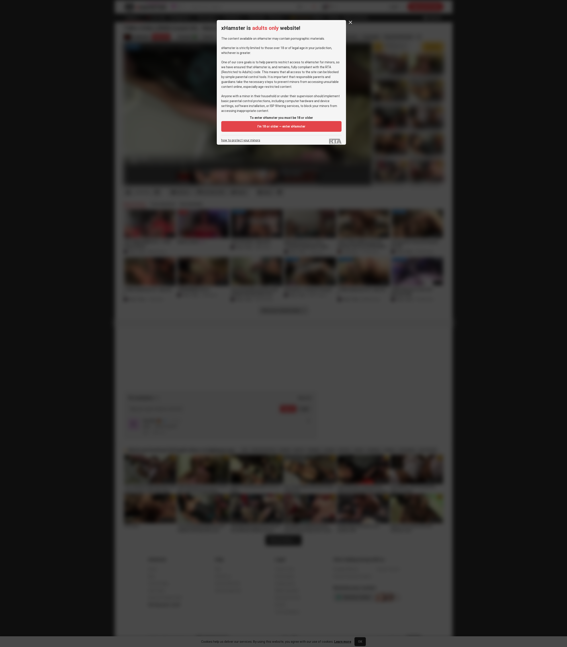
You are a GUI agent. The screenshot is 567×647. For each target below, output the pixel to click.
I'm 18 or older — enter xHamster (281, 126)
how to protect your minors (240, 140)
